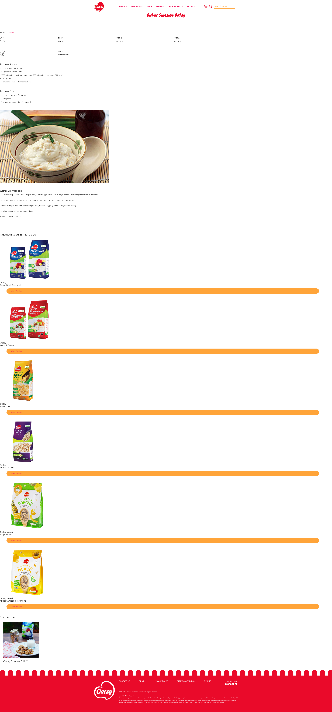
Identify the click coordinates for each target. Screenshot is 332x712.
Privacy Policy (161, 681)
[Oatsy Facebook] (232, 684)
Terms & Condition (186, 681)
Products (136, 6)
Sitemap (207, 681)
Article (191, 6)
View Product (16, 291)
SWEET (12, 32)
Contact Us (124, 681)
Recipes (160, 6)
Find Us (142, 681)
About (122, 6)
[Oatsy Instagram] (226, 684)
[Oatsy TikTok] (235, 684)
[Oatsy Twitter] (229, 684)
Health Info (175, 6)
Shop (149, 6)
